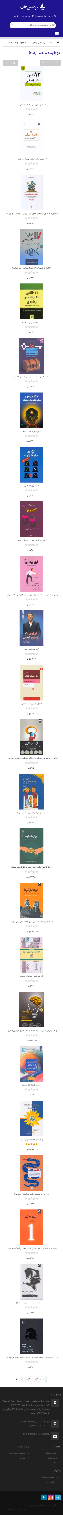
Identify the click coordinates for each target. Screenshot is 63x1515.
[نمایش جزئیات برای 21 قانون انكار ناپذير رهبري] (31, 301)
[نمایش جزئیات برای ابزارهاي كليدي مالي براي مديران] (31, 955)
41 (21, 1379)
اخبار (55, 1463)
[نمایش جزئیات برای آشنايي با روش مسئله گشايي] (31, 682)
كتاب (50, 42)
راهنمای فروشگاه (51, 1453)
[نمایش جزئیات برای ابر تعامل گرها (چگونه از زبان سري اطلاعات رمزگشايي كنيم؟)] (31, 900)
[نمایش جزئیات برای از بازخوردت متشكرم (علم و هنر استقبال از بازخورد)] (31, 1173)
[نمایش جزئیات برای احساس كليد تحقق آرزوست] (31, 1064)
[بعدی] (17, 1379)
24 (10, 63)
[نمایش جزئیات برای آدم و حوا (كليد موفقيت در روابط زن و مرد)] (31, 519)
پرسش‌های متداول (48, 1477)
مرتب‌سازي (50, 63)
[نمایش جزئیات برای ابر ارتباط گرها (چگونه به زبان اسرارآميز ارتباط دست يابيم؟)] (31, 846)
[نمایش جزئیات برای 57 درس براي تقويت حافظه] (31, 410)
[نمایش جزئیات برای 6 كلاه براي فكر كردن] (31, 465)
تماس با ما (50, 1482)
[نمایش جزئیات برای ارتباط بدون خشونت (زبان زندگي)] (31, 1118)
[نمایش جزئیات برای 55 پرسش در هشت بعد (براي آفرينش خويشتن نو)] (31, 356)
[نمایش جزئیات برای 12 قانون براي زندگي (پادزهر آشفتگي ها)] (31, 83)
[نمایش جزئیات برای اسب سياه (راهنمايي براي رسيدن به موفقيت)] (31, 1282)
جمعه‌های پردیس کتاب (17, 1453)
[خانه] (58, 42)
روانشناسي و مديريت (37, 42)
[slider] (31, 111)
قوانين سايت (52, 1458)
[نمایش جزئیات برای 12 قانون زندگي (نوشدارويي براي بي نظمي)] (31, 138)
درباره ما (22, 1458)
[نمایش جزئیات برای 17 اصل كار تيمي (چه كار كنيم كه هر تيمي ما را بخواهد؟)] (31, 247)
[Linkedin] (44, 1497)
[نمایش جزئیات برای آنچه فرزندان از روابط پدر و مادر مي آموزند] (31, 792)
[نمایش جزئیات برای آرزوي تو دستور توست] (31, 628)
